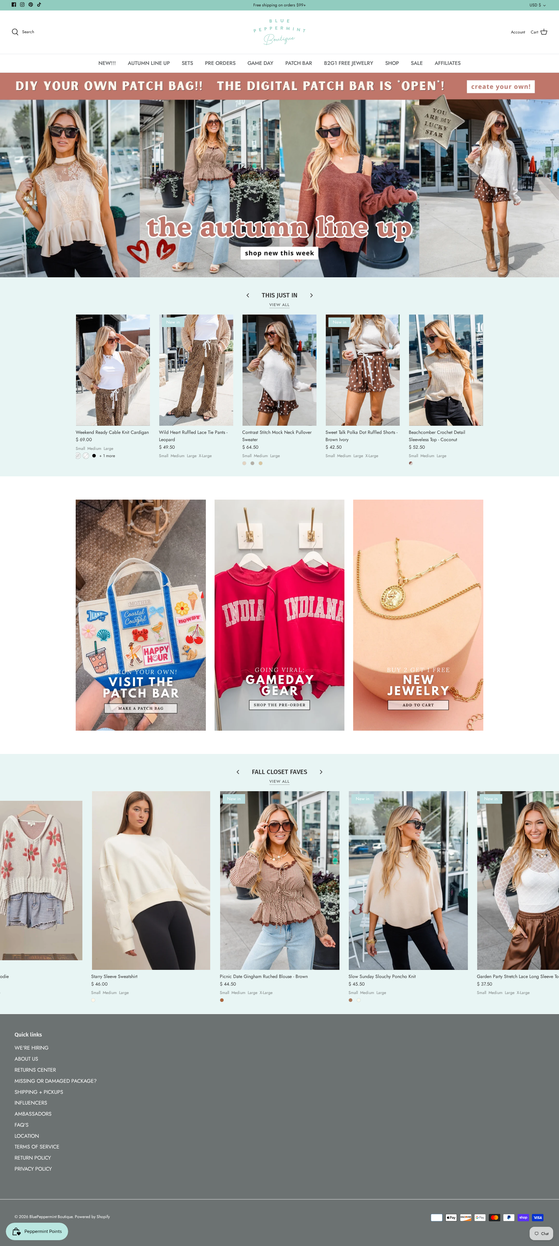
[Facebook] (14, 4)
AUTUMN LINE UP (149, 63)
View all (279, 305)
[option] (279, 175)
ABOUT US (26, 1059)
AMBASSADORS (33, 1114)
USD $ (535, 5)
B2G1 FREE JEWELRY (348, 63)
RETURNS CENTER (35, 1070)
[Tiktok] (39, 4)
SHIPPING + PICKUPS (39, 1092)
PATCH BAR (298, 63)
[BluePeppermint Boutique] (279, 32)
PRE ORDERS (220, 63)
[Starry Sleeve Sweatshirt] (151, 880)
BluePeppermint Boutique (50, 1217)
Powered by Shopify (92, 1217)
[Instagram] (22, 4)
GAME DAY (260, 63)
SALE (417, 63)
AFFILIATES (448, 63)
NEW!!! (107, 63)
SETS (187, 63)
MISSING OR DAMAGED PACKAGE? (56, 1081)
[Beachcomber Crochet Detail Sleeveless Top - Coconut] (446, 370)
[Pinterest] (31, 4)
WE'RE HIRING (32, 1048)
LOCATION (27, 1136)
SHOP (392, 63)
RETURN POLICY (33, 1158)
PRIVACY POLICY (33, 1169)
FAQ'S (22, 1125)
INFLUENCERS (31, 1103)
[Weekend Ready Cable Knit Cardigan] (113, 370)
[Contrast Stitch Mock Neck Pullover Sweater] (279, 370)
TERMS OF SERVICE (37, 1147)
